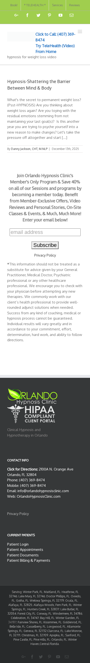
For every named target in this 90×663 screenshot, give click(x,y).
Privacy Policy (45, 255)
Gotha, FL (22, 600)
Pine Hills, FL (42, 639)
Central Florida (49, 644)
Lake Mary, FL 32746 (31, 596)
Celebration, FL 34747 (25, 618)
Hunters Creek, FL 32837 (43, 609)
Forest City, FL (26, 613)
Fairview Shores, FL (30, 622)
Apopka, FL (56, 635)
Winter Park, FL (32, 592)
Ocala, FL (71, 600)
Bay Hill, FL (47, 618)
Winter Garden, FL (67, 618)
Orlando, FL (59, 639)
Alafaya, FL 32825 (20, 605)
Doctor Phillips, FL (57, 596)
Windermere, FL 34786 (67, 613)
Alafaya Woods (44, 605)
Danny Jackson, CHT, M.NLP (29, 149)
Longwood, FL (56, 626)
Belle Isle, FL (17, 626)
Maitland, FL (52, 592)
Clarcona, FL (55, 631)
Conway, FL (44, 613)
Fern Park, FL (63, 605)
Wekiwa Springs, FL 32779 (47, 600)
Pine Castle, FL (22, 639)
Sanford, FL (72, 635)
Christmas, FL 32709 (35, 635)
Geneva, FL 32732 (35, 631)
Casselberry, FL (36, 626)
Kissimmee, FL (52, 622)
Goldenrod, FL (72, 622)
